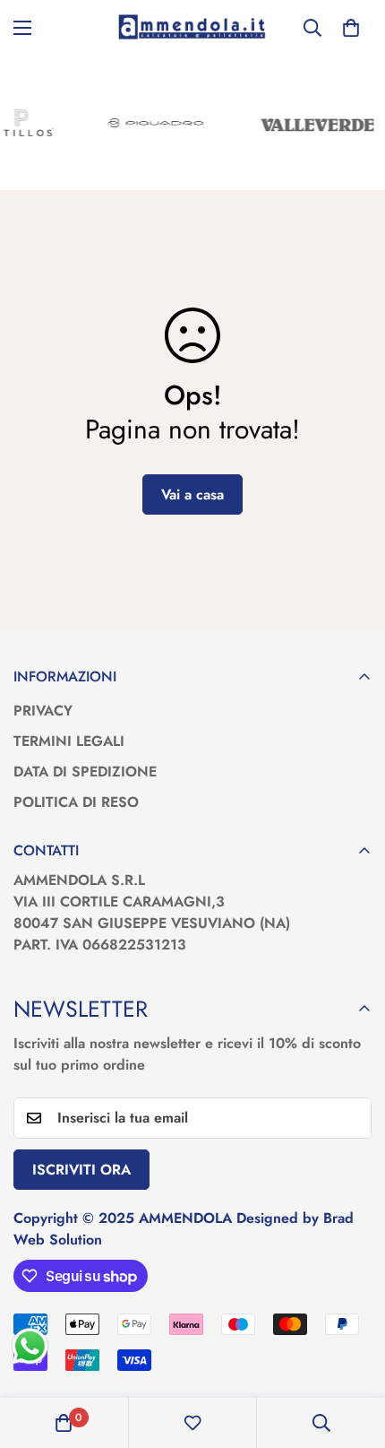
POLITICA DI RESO (76, 802)
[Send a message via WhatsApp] (30, 1346)
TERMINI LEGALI (68, 741)
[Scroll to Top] (353, 1353)
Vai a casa (192, 494)
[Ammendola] (192, 28)
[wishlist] (192, 1423)
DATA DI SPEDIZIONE (85, 771)
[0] (351, 27)
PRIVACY (43, 710)
